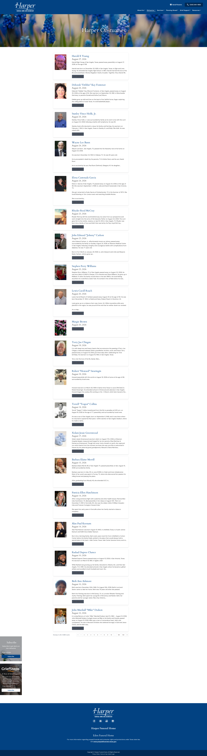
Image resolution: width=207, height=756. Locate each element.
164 (123, 635)
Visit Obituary (77, 76)
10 (111, 635)
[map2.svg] (106, 721)
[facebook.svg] (94, 721)
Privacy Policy (96, 754)
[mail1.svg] (100, 721)
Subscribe (11, 656)
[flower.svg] (112, 721)
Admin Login (111, 754)
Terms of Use (104, 754)
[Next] (127, 634)
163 (119, 635)
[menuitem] (141, 10)
